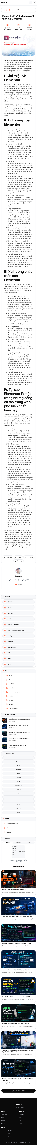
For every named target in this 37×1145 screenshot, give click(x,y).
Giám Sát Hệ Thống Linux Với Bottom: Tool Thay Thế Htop (16, 943)
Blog (2, 1117)
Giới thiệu (4, 1123)
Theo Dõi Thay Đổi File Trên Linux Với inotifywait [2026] (16, 996)
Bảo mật (21, 1117)
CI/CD (20, 1123)
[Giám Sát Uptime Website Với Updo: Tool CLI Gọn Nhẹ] (18, 1013)
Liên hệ (3, 1120)
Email (9, 1136)
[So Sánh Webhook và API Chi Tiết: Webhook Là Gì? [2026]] (18, 959)
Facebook (9, 828)
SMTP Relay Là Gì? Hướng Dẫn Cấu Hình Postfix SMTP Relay (17, 916)
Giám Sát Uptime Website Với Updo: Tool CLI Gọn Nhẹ (15, 1023)
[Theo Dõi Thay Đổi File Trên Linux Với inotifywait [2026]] (18, 986)
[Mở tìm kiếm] (30, 2)
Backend (29, 29)
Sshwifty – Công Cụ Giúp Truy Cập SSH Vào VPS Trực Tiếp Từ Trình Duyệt (17, 1079)
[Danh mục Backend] (7, 10)
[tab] (7, 843)
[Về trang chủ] (4, 10)
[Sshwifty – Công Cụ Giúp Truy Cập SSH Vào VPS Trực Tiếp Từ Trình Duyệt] (18, 1068)
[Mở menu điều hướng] (34, 2)
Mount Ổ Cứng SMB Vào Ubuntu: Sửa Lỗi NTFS (14, 889)
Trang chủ (4, 1114)
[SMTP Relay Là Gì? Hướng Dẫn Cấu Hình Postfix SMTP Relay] (18, 906)
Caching (21, 1120)
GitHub (9, 832)
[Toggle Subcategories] (4, 675)
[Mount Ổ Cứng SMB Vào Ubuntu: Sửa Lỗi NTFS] (18, 879)
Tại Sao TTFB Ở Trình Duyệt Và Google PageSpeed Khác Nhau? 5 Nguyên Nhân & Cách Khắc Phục (18, 1051)
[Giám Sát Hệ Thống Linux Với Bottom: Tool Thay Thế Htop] (18, 933)
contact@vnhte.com (12, 823)
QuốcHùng (18, 29)
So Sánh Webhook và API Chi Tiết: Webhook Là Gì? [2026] (16, 970)
